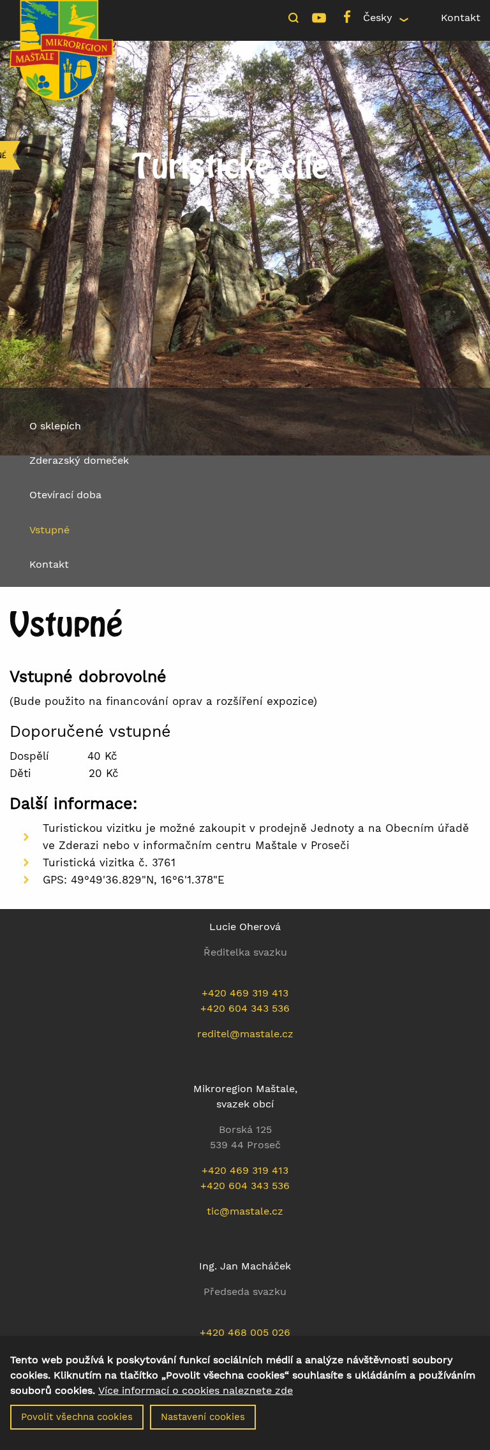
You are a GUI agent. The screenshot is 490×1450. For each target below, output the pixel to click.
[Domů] (61, 49)
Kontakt (460, 17)
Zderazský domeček (79, 460)
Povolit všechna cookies (77, 1417)
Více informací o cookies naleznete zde (195, 1391)
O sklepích (55, 426)
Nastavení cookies (203, 1417)
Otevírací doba (65, 495)
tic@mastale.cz (245, 1211)
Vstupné (49, 530)
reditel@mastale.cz (245, 1034)
